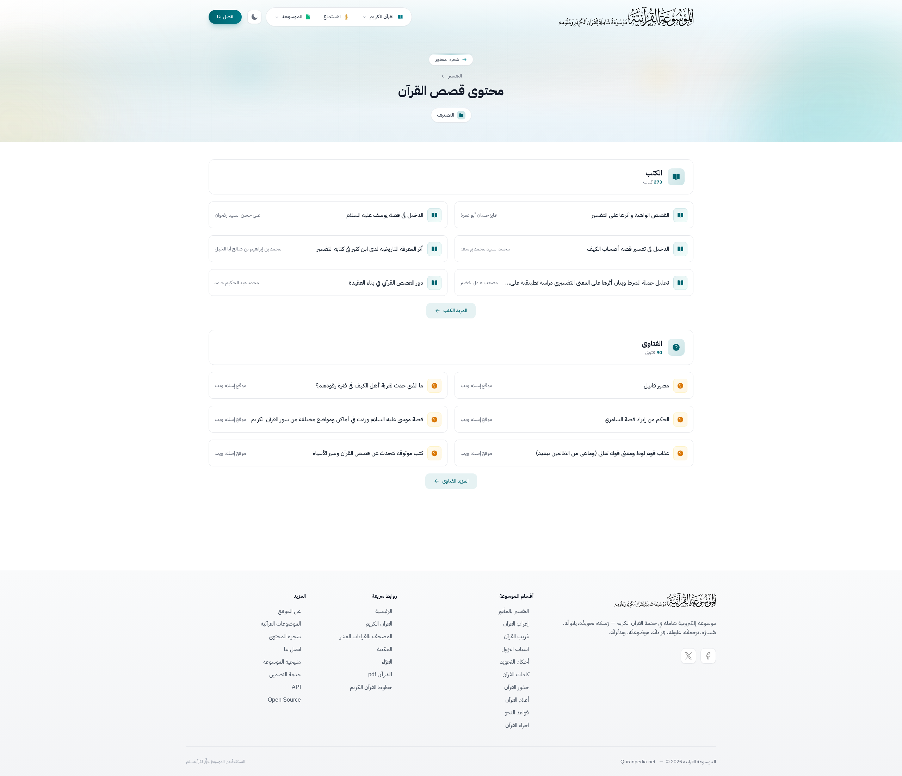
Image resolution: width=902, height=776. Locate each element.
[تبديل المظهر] (254, 17)
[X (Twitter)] (688, 656)
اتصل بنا (225, 16)
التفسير (455, 76)
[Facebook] (708, 656)
